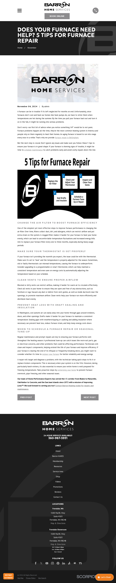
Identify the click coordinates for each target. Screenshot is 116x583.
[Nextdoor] (80, 563)
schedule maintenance (33, 150)
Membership (58, 461)
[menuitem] (20, 578)
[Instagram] (52, 563)
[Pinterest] (58, 563)
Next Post (90, 397)
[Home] (57, 6)
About (58, 451)
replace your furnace (50, 354)
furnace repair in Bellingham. (67, 137)
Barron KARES (58, 456)
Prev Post (26, 397)
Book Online (57, 16)
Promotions (58, 487)
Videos (58, 481)
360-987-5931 (58, 438)
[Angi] (69, 563)
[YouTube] (47, 563)
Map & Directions (58, 523)
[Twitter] (41, 563)
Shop (58, 476)
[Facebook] (35, 563)
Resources (58, 466)
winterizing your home (66, 370)
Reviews (58, 492)
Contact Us (58, 497)
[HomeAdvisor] (74, 563)
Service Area (58, 471)
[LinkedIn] (63, 563)
